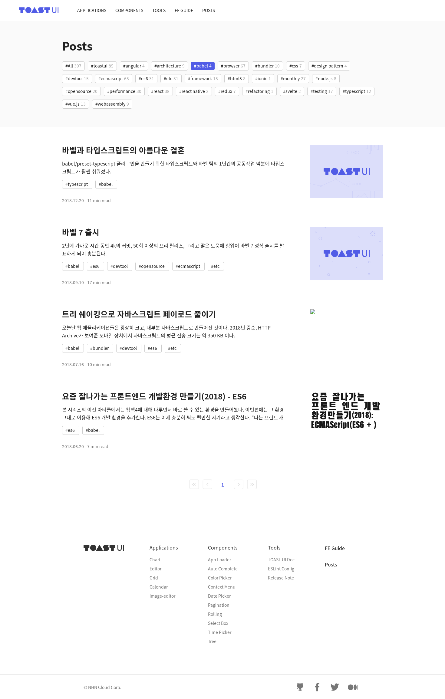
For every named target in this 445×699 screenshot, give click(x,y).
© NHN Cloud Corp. (102, 687)
